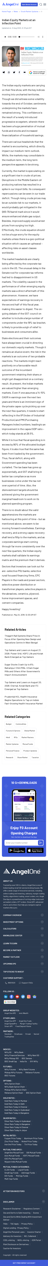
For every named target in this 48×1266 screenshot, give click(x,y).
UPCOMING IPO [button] (9, 964)
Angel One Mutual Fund (13, 1152)
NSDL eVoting (23, 1240)
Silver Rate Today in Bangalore (17, 1124)
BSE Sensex (27, 1058)
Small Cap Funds (11, 1173)
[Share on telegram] (3, 72)
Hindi (8, 737)
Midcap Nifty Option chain (15, 1089)
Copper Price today (12, 1138)
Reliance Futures (32, 1072)
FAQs (5, 1224)
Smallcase (18, 1034)
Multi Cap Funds (11, 1179)
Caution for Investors (12, 1248)
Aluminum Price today (33, 1138)
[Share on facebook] (19, 72)
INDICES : (7, 1049)
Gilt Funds (8, 1176)
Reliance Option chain (13, 1093)
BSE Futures (9, 1075)
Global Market (29, 731)
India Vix (23, 1061)
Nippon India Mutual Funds (15, 1161)
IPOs (16, 737)
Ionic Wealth (23, 1013)
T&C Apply (14, 1224)
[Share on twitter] (14, 72)
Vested (36, 1034)
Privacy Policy (27, 1224)
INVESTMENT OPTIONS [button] (13, 922)
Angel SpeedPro (10, 1024)
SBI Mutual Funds (33, 1152)
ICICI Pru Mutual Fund (13, 1158)
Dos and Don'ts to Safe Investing (16, 1213)
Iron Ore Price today (12, 1144)
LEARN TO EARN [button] (10, 943)
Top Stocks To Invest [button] (13, 972)
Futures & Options (13, 731)
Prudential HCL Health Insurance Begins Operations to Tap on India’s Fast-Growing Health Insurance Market (24, 700)
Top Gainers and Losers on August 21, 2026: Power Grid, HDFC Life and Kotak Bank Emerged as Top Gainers (24, 653)
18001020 (11, 983)
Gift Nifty (34, 1061)
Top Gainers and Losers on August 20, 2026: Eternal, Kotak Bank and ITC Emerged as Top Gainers (23, 685)
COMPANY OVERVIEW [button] (12, 915)
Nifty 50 (7, 1052)
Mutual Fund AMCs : (13, 1149)
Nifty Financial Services (14, 1055)
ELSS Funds (9, 1169)
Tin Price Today (30, 1144)
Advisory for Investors (12, 1236)
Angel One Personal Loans (14, 1232)
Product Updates (30, 751)
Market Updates (12, 744)
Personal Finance (12, 751)
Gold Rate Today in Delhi (14, 1104)
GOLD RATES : (9, 1098)
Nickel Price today (29, 1141)
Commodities (21, 724)
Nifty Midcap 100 (11, 1058)
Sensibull (7, 1034)
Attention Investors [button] (14, 1191)
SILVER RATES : (10, 1118)
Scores (36, 1213)
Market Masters (28, 737)
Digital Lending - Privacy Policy (16, 1228)
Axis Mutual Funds (12, 1155)
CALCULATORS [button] (9, 929)
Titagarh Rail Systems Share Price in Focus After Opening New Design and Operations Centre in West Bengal (23, 639)
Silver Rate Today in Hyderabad (17, 1121)
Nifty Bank (18, 1052)
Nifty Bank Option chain (14, 1086)
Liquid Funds (23, 1169)
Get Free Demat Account (24, 1263)
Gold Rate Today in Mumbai (15, 1101)
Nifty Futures (10, 1069)
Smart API (8, 1026)
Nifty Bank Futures (27, 1069)
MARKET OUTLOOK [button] (11, 957)
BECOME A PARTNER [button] (12, 950)
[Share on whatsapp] (8, 72)
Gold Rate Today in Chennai (15, 1107)
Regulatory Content (31, 1208)
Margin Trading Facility (28, 1024)
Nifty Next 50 (33, 1055)
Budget (9, 724)
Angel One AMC (10, 1013)
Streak (28, 1034)
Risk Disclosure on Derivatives (16, 1244)
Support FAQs (27, 983)
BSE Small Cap (10, 1061)
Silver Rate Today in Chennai (16, 1127)
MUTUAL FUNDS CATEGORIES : (16, 1167)
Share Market (22, 757)
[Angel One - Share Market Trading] (10, 4)
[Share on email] (24, 72)
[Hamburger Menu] (44, 4)
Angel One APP (10, 1021)
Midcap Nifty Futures (13, 1072)
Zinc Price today (11, 1141)
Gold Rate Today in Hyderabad (16, 1110)
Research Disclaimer (12, 1208)
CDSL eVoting (9, 1240)
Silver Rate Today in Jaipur (15, 1130)
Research (9, 757)
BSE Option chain (33, 1093)
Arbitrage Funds (28, 1173)
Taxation (35, 757)
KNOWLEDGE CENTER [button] (12, 935)
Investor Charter (34, 1232)
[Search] (40, 4)
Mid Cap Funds (22, 1176)
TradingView (9, 1037)
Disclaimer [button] (8, 1202)
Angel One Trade (25, 1021)
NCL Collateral (30, 1236)
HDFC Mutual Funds (31, 1155)
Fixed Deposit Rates (23, 1026)
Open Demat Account (29, 4)
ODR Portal (36, 1240)
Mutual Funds (28, 744)
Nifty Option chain (12, 1083)
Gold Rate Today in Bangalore (16, 1113)
